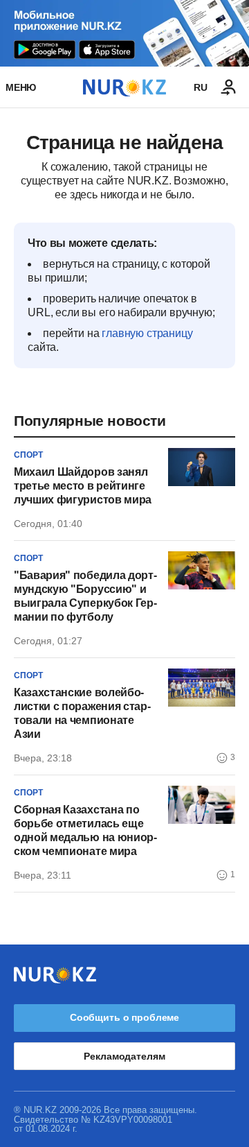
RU (201, 87)
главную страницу (147, 333)
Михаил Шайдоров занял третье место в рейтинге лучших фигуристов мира (82, 486)
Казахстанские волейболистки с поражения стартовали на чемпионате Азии (82, 713)
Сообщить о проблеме (124, 1017)
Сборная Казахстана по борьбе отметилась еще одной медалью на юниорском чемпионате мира (85, 830)
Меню (21, 87)
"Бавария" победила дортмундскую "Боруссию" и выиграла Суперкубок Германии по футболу (85, 596)
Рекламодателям (124, 1056)
